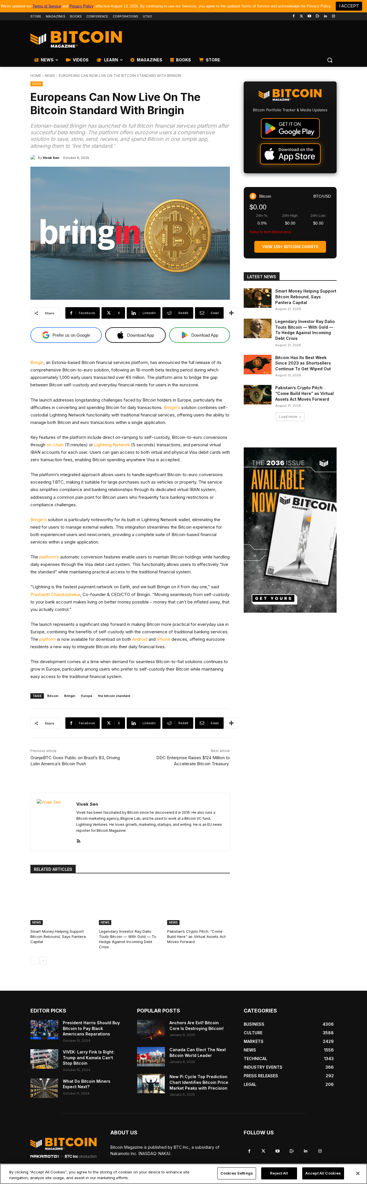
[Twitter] (301, 16)
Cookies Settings (236, 1173)
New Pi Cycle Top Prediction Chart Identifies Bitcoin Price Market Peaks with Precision (198, 1082)
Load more (288, 416)
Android (139, 639)
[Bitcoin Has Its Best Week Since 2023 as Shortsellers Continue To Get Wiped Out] (258, 364)
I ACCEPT (349, 5)
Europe (86, 696)
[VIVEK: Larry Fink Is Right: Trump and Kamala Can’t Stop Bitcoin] (44, 1059)
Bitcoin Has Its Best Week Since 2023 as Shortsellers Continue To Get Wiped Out (303, 363)
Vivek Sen (51, 158)
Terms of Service (47, 6)
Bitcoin (52, 696)
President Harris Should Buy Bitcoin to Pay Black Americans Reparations (91, 1028)
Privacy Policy (81, 6)
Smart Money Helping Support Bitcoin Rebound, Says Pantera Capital (58, 936)
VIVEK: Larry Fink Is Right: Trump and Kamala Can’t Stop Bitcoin (88, 1057)
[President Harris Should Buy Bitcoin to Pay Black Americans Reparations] (44, 1029)
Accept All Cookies (323, 1173)
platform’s (49, 557)
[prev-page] (34, 960)
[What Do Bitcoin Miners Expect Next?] (44, 1088)
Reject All (279, 1173)
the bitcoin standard (114, 696)
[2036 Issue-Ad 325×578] (290, 530)
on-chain (55, 444)
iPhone (163, 639)
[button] (330, 60)
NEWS (50, 75)
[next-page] (43, 960)
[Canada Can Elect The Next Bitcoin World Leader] (151, 1056)
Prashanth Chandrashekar (55, 594)
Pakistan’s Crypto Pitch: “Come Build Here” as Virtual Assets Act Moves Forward (196, 936)
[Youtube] (309, 16)
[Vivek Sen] (34, 158)
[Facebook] (293, 16)
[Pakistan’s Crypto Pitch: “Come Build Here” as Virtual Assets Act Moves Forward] (198, 903)
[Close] (358, 1173)
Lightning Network (112, 444)
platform (47, 639)
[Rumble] (317, 16)
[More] (231, 313)
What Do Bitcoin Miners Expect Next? (86, 1084)
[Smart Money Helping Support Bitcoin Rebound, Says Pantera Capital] (61, 903)
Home (35, 75)
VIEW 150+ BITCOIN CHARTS (290, 246)
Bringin (37, 362)
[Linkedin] (325, 16)
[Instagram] (333, 16)
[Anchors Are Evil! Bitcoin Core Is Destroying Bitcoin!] (151, 1029)
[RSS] (78, 840)
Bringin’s (172, 407)
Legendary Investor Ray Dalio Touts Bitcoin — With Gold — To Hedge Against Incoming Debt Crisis (127, 939)
